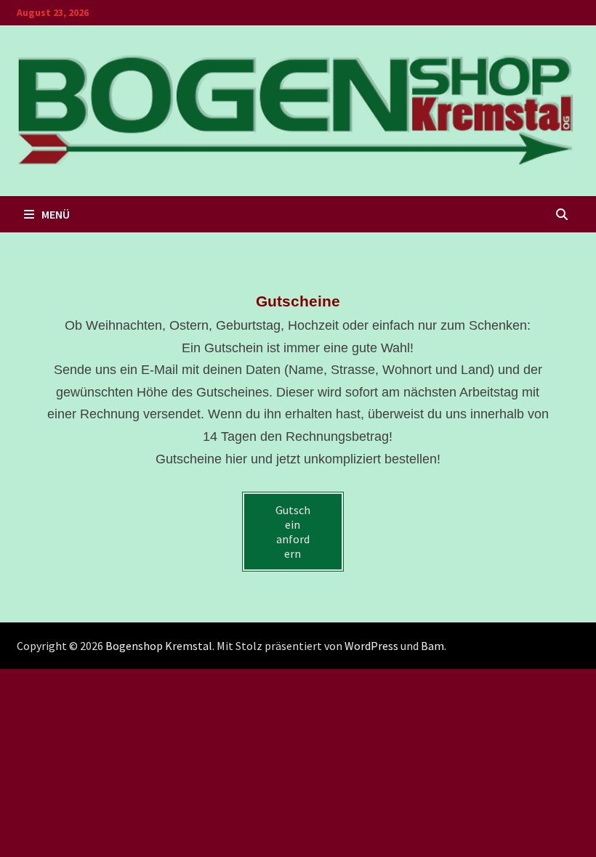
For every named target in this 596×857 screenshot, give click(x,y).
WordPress (371, 645)
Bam (432, 645)
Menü (55, 214)
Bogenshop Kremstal (158, 645)
